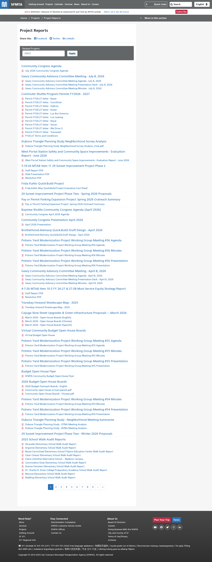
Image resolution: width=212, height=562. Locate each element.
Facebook (42, 38)
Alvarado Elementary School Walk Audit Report (50, 444)
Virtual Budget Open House (40, 335)
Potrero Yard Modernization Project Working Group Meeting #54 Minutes (71, 399)
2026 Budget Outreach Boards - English (46, 386)
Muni (21, 522)
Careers (111, 526)
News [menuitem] (76, 4)
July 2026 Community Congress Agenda (46, 70)
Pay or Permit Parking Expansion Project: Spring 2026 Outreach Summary (70, 199)
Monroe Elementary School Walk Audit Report (50, 473)
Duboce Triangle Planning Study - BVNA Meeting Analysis (56, 428)
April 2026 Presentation (38, 224)
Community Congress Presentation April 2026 (52, 220)
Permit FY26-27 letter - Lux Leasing (44, 117)
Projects (35, 18)
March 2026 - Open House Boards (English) (48, 317)
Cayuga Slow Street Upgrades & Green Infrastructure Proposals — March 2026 (73, 313)
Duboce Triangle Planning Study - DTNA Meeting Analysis (56, 424)
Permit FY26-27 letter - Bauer (41, 98)
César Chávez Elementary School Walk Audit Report (53, 455)
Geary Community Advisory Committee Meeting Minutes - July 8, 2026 (63, 88)
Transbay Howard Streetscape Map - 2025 (49, 302)
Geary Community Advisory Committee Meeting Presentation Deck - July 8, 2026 (68, 84)
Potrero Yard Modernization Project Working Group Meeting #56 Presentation (74, 261)
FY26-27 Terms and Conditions (41, 135)
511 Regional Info (27, 540)
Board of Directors (116, 522)
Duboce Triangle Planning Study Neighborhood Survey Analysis (63, 141)
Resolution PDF (33, 178)
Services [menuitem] (68, 4)
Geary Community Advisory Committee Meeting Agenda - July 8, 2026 (63, 81)
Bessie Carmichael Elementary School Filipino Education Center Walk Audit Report (69, 451)
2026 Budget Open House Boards (44, 381)
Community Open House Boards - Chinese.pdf (49, 393)
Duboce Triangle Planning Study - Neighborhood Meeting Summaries (67, 420)
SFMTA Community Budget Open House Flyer (49, 376)
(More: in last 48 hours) (116, 12)
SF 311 (22, 536)
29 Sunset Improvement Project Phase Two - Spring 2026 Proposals (66, 193)
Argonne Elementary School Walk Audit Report (50, 447)
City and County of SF (118, 533)
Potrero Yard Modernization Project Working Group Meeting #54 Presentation (74, 409)
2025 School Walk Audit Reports (43, 439)
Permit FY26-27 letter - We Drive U (44, 128)
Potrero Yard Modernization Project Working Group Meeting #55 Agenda (71, 340)
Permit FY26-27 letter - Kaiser (41, 109)
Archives (112, 540)
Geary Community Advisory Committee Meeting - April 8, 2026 (63, 271)
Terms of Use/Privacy (118, 536)
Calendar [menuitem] (58, 4)
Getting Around (26, 533)
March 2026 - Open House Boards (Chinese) (48, 321)
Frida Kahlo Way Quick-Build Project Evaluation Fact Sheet (56, 188)
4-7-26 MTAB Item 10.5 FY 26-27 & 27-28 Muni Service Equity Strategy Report (73, 288)
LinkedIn (69, 38)
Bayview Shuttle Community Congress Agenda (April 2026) (61, 209)
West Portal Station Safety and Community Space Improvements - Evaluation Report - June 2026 (77, 160)
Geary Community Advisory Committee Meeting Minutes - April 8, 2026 (64, 283)
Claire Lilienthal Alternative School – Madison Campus (54, 459)
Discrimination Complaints (63, 522)
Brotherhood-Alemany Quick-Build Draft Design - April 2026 (61, 230)
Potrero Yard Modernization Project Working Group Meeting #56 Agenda (71, 240)
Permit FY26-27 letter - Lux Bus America (46, 113)
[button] (202, 4)
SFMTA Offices (58, 529)
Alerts (27, 12)
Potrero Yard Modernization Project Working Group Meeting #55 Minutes (71, 351)
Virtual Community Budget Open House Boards (53, 330)
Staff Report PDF (34, 170)
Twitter (56, 38)
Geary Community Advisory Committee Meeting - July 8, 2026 (62, 76)
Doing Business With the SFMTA (123, 529)
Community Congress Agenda (41, 66)
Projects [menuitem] (49, 4)
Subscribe (181, 11)
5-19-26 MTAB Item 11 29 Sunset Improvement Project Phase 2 (63, 166)
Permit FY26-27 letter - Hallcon (42, 106)
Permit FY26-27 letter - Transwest (43, 132)
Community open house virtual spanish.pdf (48, 390)
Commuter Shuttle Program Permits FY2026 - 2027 (55, 94)
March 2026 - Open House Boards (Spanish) (48, 325)
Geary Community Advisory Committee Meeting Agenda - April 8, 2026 (63, 275)
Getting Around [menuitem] (36, 4)
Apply (72, 53)
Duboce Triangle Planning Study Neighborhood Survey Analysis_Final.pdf (64, 146)
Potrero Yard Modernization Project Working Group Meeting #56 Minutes (71, 250)
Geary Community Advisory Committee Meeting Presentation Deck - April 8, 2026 (69, 279)
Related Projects (31, 48)
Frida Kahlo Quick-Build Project (42, 183)
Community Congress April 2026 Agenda (47, 214)
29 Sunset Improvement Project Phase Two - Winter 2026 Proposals (66, 433)
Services (22, 526)
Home (23, 18)
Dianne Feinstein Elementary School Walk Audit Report (54, 466)
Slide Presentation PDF (37, 174)
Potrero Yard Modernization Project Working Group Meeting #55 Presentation (74, 361)
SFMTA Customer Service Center (66, 526)
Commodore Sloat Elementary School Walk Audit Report (55, 462)
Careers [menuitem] (95, 4)
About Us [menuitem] (85, 4)
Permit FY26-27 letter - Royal (40, 121)
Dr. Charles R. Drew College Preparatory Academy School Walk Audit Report (66, 470)
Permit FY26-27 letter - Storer (41, 124)
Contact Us (56, 533)
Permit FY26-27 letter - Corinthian (43, 102)
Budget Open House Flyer (38, 371)
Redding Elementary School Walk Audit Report (50, 477)
